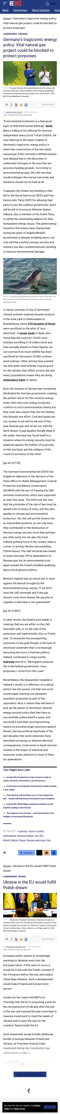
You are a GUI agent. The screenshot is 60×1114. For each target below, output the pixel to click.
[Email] (21, 104)
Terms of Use (19, 1109)
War (49, 840)
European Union (25, 835)
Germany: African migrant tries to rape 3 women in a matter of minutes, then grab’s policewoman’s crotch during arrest (27, 779)
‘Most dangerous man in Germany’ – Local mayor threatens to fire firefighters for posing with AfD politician (28, 815)
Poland (22, 876)
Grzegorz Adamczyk (16, 947)
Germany (23, 33)
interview (9, 661)
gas (36, 835)
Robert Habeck (10, 840)
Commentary (10, 33)
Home (7, 18)
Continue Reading (30, 1074)
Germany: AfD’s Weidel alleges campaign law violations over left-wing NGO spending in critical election (28, 806)
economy (22, 831)
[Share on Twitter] (16, 104)
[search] (47, 3)
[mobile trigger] (6, 3)
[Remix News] (15, 3)
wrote (49, 125)
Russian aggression (36, 840)
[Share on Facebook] (11, 104)
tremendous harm (14, 380)
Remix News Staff (14, 112)
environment (9, 835)
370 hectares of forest (41, 323)
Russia (23, 840)
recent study (27, 333)
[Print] (26, 104)
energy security (36, 831)
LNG (41, 835)
